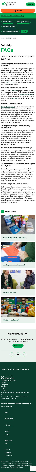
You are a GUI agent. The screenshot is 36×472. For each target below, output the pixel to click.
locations (15, 91)
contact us (15, 98)
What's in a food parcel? (11, 320)
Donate (19, 10)
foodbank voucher (26, 95)
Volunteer (8, 425)
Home (2, 38)
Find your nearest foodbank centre (14, 237)
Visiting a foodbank (23, 22)
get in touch (10, 82)
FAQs (24, 31)
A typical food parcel (8, 107)
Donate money (7, 432)
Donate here (18, 346)
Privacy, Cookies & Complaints (8, 450)
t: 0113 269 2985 (6, 406)
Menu (29, 4)
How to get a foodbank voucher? (14, 265)
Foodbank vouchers (9, 26)
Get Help (8, 38)
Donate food (9, 419)
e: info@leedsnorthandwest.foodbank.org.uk (16, 404)
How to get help (8, 22)
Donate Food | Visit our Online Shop (12, 16)
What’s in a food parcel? (10, 31)
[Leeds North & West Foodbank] (9, 7)
